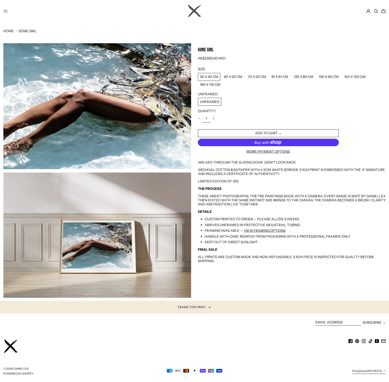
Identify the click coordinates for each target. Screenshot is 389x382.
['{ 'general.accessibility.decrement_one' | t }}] (199, 118)
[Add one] (213, 118)
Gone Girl (27, 31)
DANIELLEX (21, 368)
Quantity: (207, 111)
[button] (376, 11)
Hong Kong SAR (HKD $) (367, 371)
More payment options (268, 152)
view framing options (264, 230)
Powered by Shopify (18, 373)
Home (8, 31)
